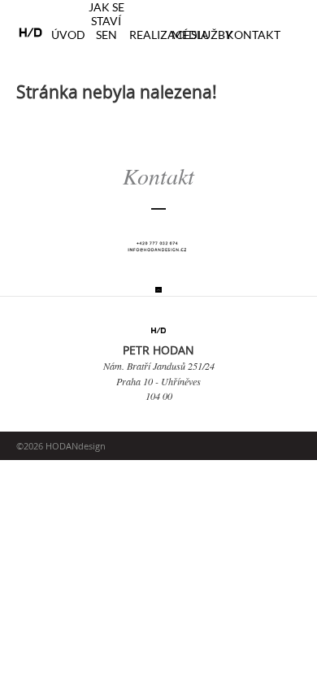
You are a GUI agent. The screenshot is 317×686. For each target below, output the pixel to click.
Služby (211, 34)
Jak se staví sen (106, 20)
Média (190, 34)
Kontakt (253, 34)
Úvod (68, 34)
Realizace (159, 34)
